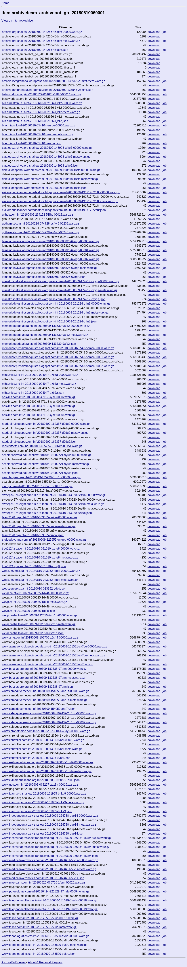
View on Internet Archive (17, 20)
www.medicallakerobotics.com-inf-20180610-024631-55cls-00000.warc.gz (50, 860)
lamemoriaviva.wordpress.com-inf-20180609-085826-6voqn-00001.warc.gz (50, 250)
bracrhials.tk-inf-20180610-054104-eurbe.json (31, 143)
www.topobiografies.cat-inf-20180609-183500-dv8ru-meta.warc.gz (44, 944)
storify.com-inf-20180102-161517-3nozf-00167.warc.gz (37, 486)
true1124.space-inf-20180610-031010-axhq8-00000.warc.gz (41, 548)
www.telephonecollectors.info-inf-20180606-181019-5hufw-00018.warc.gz (50, 900)
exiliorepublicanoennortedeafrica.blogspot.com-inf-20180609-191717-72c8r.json (54, 210)
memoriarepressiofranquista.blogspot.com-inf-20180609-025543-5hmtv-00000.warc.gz (58, 348)
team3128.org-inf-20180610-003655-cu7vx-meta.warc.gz (38, 526)
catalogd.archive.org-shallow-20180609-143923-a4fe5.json (40, 165)
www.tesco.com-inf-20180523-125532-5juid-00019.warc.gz (40, 918)
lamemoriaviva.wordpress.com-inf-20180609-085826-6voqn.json (43, 276)
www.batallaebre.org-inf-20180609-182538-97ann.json (37, 686)
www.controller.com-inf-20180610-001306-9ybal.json (36, 757)
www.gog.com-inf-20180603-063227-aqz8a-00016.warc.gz (40, 784)
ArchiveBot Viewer (13, 962)
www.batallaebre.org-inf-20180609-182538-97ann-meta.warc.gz (43, 677)
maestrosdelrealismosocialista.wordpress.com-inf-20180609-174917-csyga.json (53, 299)
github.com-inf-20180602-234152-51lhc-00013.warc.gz (37, 214)
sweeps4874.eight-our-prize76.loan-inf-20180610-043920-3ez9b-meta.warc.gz (53, 504)
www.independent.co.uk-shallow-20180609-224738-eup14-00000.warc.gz (50, 815)
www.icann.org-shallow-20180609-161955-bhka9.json (37, 811)
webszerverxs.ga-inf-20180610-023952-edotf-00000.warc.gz (41, 570)
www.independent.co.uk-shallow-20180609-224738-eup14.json (43, 833)
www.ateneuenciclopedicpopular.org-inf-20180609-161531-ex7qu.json (47, 664)
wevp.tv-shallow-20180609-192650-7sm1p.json (33, 633)
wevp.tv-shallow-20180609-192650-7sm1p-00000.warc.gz (39, 615)
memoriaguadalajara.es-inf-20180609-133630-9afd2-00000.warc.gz (46, 325)
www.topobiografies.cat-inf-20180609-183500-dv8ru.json (38, 953)
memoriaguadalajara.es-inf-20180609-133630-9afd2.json (39, 343)
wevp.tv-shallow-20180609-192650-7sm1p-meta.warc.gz (38, 624)
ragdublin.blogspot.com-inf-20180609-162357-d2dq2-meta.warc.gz (45, 432)
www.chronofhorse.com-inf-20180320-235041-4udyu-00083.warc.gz (46, 731)
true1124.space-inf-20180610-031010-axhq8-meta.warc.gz (40, 557)
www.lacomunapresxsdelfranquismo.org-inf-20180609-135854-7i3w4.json (50, 855)
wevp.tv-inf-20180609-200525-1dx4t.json (28, 610)
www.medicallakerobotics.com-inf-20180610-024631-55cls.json (43, 878)
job (165, 31)
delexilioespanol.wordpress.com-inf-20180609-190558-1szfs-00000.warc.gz (51, 170)
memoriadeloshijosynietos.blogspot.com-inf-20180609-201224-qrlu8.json (49, 321)
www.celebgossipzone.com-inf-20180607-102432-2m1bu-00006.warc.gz (49, 713)
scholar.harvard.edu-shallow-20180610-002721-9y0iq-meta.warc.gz (45, 464)
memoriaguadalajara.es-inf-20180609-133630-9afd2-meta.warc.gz (45, 334)
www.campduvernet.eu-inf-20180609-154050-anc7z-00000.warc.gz (45, 691)
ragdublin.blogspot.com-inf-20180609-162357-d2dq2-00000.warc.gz (46, 423)
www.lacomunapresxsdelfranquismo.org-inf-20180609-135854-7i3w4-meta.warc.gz (56, 846)
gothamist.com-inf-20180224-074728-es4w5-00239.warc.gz (40, 223)
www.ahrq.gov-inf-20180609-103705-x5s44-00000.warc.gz (40, 637)
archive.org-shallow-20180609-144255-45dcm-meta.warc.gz (41, 40)
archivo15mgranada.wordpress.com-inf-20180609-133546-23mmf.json (47, 89)
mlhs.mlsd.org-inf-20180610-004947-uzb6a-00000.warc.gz (40, 374)
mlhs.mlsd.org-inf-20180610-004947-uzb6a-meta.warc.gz (39, 383)
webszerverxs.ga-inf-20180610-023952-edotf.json (34, 588)
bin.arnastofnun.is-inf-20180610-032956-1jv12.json (35, 121)
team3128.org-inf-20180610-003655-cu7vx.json (33, 535)
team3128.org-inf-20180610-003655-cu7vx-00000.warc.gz (39, 517)
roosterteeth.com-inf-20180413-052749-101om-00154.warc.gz (42, 446)
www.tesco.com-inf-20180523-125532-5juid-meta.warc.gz (39, 927)
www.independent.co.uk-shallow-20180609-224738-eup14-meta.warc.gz (49, 824)
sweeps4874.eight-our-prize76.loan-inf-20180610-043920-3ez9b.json (47, 512)
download (154, 31)
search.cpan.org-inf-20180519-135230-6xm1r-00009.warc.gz (41, 477)
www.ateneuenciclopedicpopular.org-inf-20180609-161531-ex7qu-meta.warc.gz (53, 655)
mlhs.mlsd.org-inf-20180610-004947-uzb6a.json (33, 392)
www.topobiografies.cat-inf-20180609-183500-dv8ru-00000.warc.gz (45, 936)
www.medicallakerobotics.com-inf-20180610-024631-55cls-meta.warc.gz (49, 869)
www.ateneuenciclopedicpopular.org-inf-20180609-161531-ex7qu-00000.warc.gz (54, 646)
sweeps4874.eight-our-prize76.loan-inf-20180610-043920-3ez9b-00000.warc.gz (54, 495)
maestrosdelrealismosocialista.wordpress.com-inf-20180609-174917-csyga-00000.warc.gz (60, 281)
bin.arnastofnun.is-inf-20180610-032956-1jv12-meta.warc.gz (41, 112)
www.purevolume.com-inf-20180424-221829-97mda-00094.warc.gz (45, 891)
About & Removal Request (45, 962)
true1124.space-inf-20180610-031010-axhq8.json (34, 566)
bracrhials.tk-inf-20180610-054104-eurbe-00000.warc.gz (38, 125)
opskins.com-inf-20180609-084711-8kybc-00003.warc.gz (38, 406)
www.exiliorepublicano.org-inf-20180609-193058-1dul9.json (41, 780)
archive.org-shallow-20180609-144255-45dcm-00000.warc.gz (42, 31)
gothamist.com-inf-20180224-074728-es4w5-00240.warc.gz (40, 232)
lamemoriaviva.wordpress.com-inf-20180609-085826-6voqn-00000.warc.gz (50, 241)
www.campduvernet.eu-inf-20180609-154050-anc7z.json (38, 708)
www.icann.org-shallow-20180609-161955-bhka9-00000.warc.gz (44, 793)
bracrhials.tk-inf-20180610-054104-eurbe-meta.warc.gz (37, 134)
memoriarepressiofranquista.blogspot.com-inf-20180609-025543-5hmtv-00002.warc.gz (58, 366)
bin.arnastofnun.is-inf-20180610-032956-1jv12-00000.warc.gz (42, 103)
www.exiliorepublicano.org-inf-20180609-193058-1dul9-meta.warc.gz (46, 771)
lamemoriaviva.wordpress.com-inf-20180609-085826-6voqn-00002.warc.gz (50, 259)
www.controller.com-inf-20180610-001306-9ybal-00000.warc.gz (43, 740)
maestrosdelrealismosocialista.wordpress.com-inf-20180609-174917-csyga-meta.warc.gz (59, 290)
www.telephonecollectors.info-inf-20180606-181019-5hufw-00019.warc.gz (50, 909)
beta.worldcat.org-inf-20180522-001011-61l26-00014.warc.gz (41, 94)
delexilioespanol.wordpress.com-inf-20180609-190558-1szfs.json (44, 187)
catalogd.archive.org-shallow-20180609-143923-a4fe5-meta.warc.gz (46, 156)
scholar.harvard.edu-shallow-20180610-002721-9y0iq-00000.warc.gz (46, 455)
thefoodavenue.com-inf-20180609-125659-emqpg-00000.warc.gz (44, 539)
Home (5, 3)
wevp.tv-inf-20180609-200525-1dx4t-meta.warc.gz (34, 601)
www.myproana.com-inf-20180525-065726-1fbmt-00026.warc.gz (43, 882)
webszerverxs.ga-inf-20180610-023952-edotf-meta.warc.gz (40, 579)
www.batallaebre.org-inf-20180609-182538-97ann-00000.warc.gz (44, 668)
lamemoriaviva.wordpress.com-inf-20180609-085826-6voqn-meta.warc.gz (49, 267)
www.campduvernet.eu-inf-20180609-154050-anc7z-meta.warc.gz (44, 700)
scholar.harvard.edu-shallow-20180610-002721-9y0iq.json (40, 472)
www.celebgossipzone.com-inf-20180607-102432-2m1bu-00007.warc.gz (49, 722)
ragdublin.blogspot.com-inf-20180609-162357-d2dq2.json (39, 441)
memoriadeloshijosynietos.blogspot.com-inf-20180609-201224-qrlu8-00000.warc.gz (56, 303)
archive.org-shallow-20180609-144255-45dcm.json (35, 49)
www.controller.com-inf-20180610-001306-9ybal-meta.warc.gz (42, 749)
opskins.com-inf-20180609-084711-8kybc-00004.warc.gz (38, 415)
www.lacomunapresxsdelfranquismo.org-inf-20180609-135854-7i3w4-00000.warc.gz (56, 837)
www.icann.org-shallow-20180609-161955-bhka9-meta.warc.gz (43, 802)
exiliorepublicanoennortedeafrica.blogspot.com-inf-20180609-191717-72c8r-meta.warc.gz (60, 201)
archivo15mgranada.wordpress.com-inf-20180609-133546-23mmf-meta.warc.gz (53, 81)
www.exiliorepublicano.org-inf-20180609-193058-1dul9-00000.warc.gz (47, 762)
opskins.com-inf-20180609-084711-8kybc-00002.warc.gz (38, 397)
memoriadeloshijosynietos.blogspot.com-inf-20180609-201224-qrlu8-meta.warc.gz (55, 312)
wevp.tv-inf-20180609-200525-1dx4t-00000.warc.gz (35, 593)
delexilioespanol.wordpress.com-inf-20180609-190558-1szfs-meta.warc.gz (50, 179)
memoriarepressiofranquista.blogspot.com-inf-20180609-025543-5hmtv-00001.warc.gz (58, 357)
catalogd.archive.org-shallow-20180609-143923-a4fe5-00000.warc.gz (47, 147)
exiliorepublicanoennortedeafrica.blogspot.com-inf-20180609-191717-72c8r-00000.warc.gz (61, 192)
